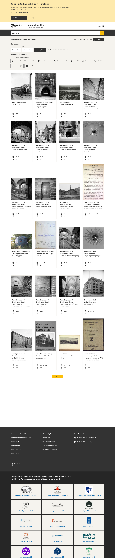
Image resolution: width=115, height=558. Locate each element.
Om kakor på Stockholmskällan (19, 12)
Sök (102, 33)
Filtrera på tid (40, 50)
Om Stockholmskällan (48, 441)
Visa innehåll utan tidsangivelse (59, 49)
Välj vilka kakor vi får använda (40, 18)
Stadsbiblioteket (15, 449)
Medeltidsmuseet (15, 445)
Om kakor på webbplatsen (49, 449)
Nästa (57, 377)
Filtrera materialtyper (18, 54)
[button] (15, 44)
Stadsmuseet (14, 441)
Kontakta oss (46, 437)
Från (12, 47)
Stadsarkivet (14, 453)
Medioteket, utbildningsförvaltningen (21, 437)
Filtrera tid (14, 44)
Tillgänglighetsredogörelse (49, 445)
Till (23, 47)
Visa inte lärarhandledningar (21, 57)
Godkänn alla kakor (18, 18)
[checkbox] (16, 61)
